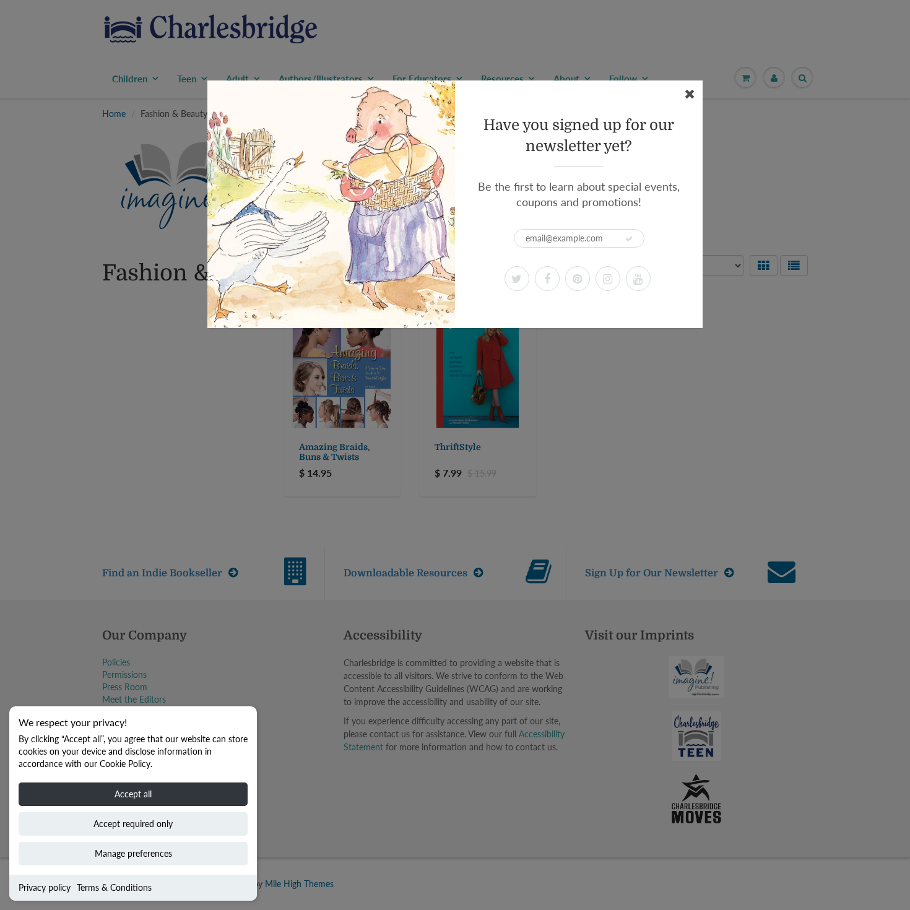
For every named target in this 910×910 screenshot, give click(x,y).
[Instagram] (608, 278)
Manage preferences (133, 853)
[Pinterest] (577, 278)
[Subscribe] (629, 239)
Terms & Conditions (114, 887)
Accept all (133, 794)
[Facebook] (547, 278)
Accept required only (133, 823)
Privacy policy (45, 887)
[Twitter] (517, 278)
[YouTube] (638, 278)
